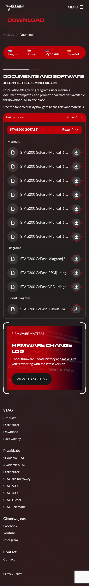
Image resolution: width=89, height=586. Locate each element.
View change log (32, 379)
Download (10, 432)
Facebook (10, 526)
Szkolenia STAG (14, 458)
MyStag (8, 34)
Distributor (11, 425)
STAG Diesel (12, 500)
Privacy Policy (12, 574)
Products (9, 418)
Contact (9, 559)
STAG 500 (10, 486)
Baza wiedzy (12, 439)
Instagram (10, 540)
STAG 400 (10, 493)
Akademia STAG (14, 465)
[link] (44, 152)
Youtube (9, 533)
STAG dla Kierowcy (16, 479)
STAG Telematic (14, 507)
